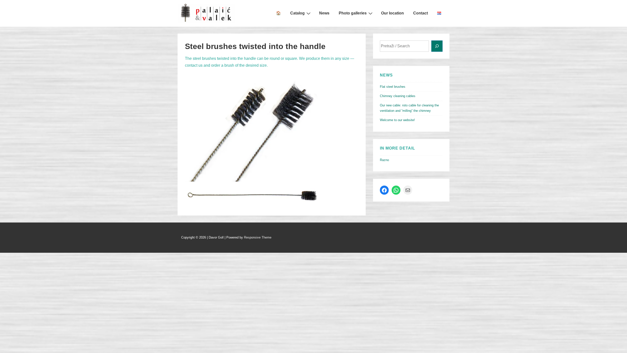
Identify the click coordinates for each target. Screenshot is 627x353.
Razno (384, 160)
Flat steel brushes (392, 86)
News (324, 13)
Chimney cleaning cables (397, 96)
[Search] (437, 46)
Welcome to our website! (397, 120)
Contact (420, 13)
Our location (392, 13)
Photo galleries (353, 13)
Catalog (297, 13)
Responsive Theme (257, 237)
